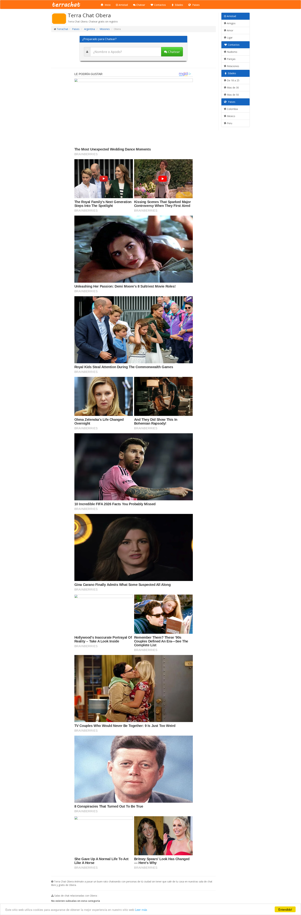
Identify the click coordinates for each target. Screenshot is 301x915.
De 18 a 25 (232, 80)
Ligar (229, 37)
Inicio (107, 4)
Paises (196, 4)
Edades (178, 4)
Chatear (140, 4)
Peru (229, 123)
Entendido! (285, 909)
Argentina (89, 29)
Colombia (232, 109)
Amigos (231, 23)
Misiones (104, 29)
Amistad (123, 4)
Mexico (230, 116)
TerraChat (62, 29)
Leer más (141, 909)
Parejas (231, 59)
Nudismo (231, 51)
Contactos (159, 4)
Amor (229, 30)
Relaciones (232, 66)
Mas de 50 (232, 94)
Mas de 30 (232, 87)
